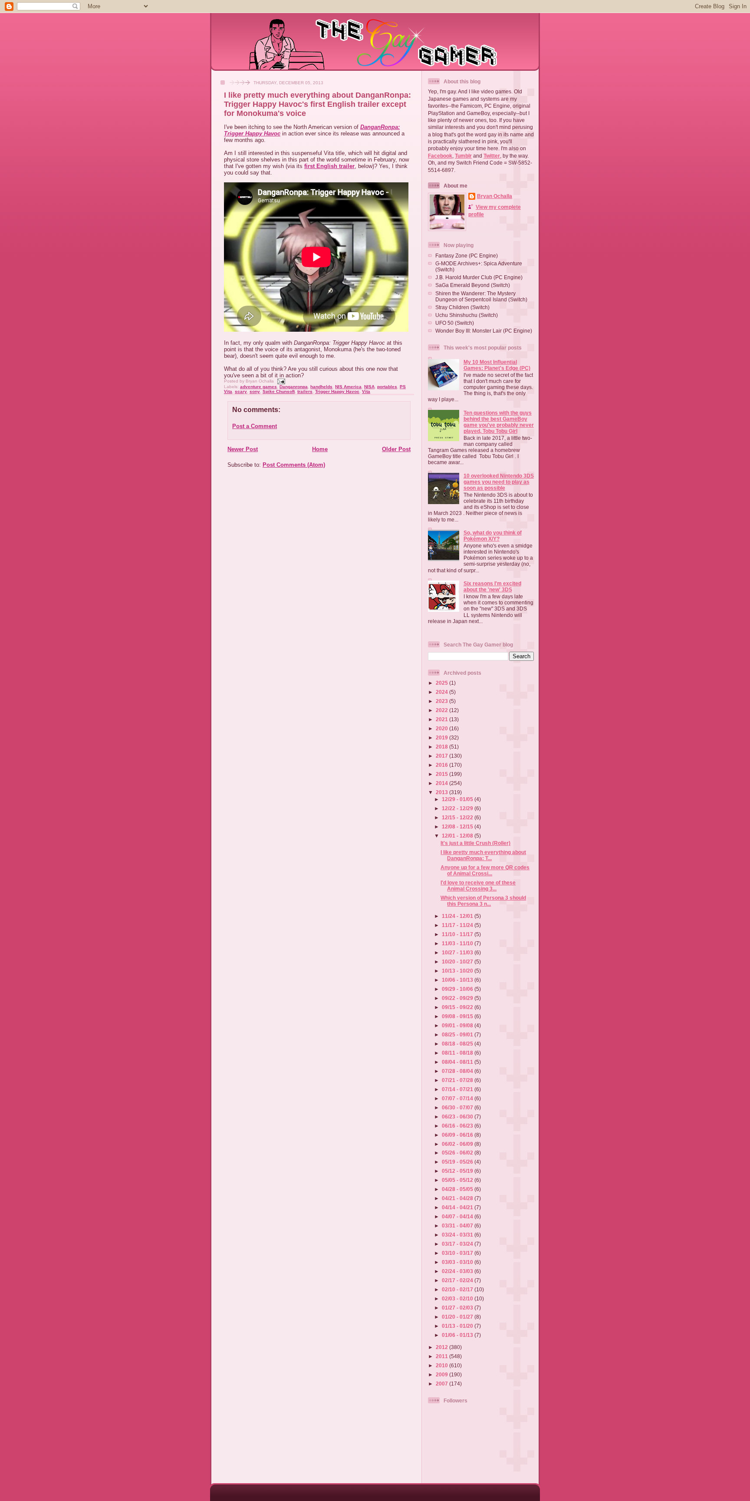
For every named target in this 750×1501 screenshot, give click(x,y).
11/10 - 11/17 (458, 934)
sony (255, 391)
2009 (442, 1374)
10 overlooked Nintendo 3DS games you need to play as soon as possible (499, 482)
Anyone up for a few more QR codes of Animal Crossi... (485, 870)
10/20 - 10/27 (458, 961)
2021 (442, 719)
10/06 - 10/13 (458, 980)
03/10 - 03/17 (458, 1253)
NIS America (348, 386)
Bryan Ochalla (494, 196)
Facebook (440, 155)
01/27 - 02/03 (458, 1307)
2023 (442, 701)
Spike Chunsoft (279, 391)
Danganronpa (294, 386)
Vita (366, 391)
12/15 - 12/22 (458, 817)
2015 (442, 774)
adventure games (258, 386)
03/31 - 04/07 (458, 1225)
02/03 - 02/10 (458, 1298)
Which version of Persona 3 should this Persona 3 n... (483, 901)
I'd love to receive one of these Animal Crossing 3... (478, 885)
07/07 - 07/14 (458, 1098)
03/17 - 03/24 (458, 1244)
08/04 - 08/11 (458, 1062)
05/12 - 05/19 (458, 1171)
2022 (442, 710)
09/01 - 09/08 (458, 1025)
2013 (442, 792)
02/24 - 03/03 (458, 1271)
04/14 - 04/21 (458, 1207)
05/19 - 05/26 (458, 1162)
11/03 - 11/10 (458, 943)
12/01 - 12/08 (458, 835)
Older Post (396, 449)
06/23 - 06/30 (458, 1116)
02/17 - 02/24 (458, 1280)
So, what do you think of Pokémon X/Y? (493, 535)
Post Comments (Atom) (294, 465)
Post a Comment (254, 426)
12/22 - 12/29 (458, 808)
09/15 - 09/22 (458, 1007)
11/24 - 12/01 (458, 916)
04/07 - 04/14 (458, 1216)
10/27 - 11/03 (458, 952)
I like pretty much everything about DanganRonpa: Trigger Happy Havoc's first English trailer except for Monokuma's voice (317, 104)
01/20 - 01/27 (458, 1317)
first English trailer (329, 166)
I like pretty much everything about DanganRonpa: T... (483, 855)
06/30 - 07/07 (458, 1107)
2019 (442, 737)
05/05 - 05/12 (458, 1180)
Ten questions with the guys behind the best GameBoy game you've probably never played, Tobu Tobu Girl (499, 422)
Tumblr (463, 155)
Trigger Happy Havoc (337, 391)
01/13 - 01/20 (458, 1326)
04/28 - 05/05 (458, 1189)
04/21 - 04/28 (458, 1198)
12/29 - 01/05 (458, 799)
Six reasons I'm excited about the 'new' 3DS (492, 586)
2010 (442, 1365)
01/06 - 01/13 (458, 1335)
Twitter (492, 155)
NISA (369, 386)
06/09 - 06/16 (458, 1135)
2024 (442, 692)
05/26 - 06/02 (458, 1152)
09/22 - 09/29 (458, 998)
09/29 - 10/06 (458, 989)
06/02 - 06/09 (458, 1144)
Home (320, 449)
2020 (442, 728)
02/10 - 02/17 (458, 1289)
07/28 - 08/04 (458, 1071)
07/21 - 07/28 (458, 1080)
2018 (442, 746)
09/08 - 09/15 (458, 1016)
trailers (304, 391)
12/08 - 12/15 (458, 826)
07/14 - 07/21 (458, 1089)
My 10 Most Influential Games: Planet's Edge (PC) (497, 365)
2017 (442, 756)
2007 (442, 1383)
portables (387, 386)
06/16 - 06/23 (458, 1125)
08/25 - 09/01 (458, 1034)
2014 (442, 783)
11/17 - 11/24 (458, 925)
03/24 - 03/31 (458, 1234)
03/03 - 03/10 (458, 1262)
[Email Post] (280, 381)
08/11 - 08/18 (458, 1053)
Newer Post (242, 449)
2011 (442, 1356)
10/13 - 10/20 (458, 970)
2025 (442, 683)
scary (241, 391)
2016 (442, 765)
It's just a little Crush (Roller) (475, 843)
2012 (442, 1347)
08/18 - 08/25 (458, 1043)
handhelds (321, 386)
